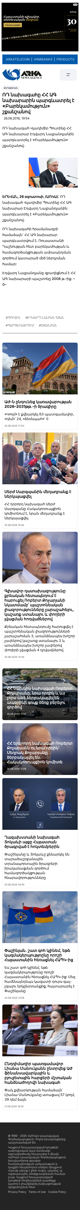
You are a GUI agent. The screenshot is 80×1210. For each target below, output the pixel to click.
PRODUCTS (65, 59)
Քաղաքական (11, 88)
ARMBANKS (43, 59)
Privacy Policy (17, 1191)
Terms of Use (37, 1191)
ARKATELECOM (18, 59)
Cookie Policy (57, 1191)
